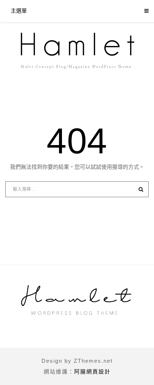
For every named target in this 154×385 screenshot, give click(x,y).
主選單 (19, 11)
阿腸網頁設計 (92, 371)
